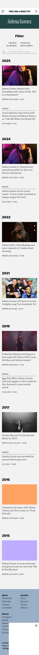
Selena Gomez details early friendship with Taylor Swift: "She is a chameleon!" (19, 91)
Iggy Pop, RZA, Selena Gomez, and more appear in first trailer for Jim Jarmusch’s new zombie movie (19, 383)
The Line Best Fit (19, 11)
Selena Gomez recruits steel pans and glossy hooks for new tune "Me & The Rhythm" (19, 566)
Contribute (7, 607)
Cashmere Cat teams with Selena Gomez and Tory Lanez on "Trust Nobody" (19, 510)
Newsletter (7, 598)
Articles (7, 443)
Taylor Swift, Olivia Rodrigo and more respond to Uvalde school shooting (18, 248)
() (13, 43)
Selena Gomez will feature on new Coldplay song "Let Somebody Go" (19, 303)
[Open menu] (36, 11)
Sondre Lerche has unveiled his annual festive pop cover (18, 458)
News (5, 99)
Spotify (5, 620)
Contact (5, 604)
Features (24, 601)
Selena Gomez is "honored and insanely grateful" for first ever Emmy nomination (17, 170)
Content (24, 595)
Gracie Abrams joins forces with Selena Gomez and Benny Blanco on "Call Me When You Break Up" (19, 116)
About (5, 595)
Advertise (6, 601)
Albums (24, 607)
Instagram (7, 617)
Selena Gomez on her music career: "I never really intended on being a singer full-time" (19, 194)
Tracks (23, 604)
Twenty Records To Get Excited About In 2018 (18, 437)
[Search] (3, 11)
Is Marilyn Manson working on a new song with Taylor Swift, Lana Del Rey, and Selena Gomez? (19, 357)
